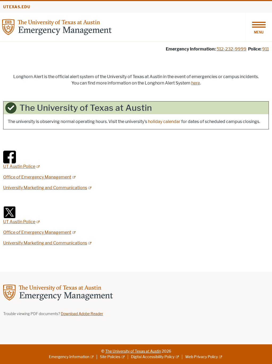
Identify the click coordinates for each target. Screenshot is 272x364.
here (195, 83)
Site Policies (110, 357)
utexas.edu (16, 7)
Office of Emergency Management (37, 177)
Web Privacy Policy (201, 357)
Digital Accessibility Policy (153, 357)
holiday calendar (164, 121)
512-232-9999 (231, 49)
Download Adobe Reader (82, 314)
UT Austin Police (19, 166)
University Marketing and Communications (45, 187)
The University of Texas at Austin (133, 351)
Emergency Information (69, 357)
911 (265, 49)
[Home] (57, 26)
